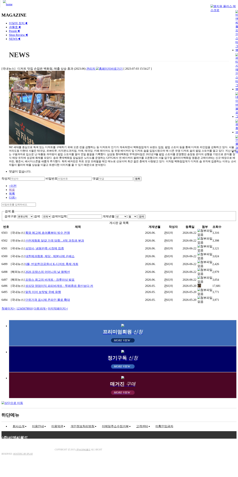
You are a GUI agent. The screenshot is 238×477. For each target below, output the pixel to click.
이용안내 (38, 426)
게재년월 (109, 216)
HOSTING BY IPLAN (23, 454)
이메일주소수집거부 (115, 426)
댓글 (96, 178)
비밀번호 (51, 178)
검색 (37, 216)
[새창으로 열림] (109, 68)
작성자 (5, 178)
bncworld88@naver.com (150, 465)
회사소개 (19, 426)
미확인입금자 (164, 426)
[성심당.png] (199, 286)
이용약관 (57, 426)
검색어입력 (59, 216)
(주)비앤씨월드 (82, 449)
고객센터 (142, 426)
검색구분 (10, 216)
